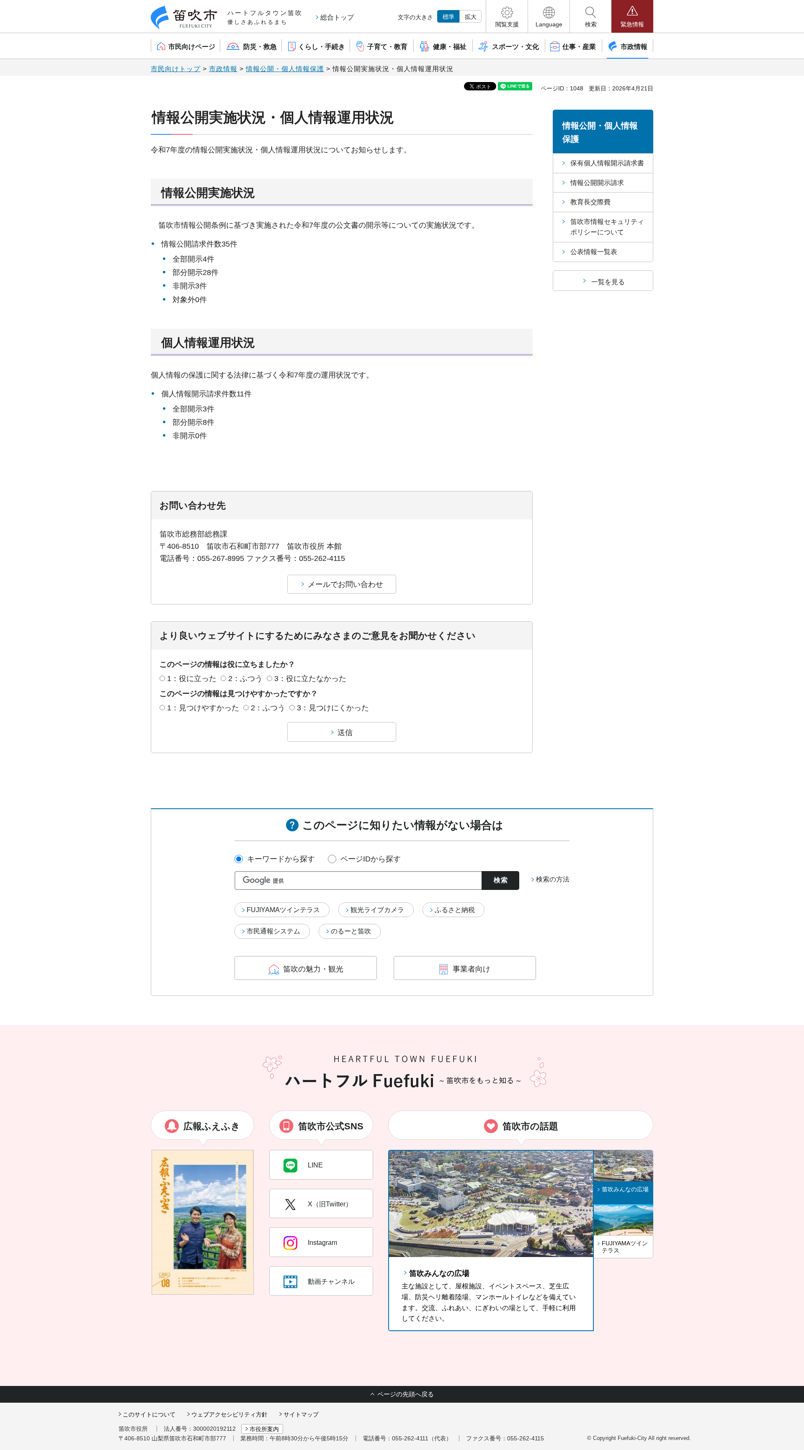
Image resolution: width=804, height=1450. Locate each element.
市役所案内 (264, 1429)
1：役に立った (191, 678)
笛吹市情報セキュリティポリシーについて (607, 227)
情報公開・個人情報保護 (285, 68)
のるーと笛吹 (351, 931)
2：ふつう (245, 678)
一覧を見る (608, 281)
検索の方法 (553, 879)
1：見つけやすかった (203, 708)
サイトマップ (301, 1414)
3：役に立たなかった (310, 678)
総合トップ (337, 17)
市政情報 (223, 68)
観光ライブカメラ (377, 909)
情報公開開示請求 (597, 182)
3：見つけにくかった (333, 708)
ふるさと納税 (455, 909)
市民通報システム (273, 931)
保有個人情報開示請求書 (607, 163)
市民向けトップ (176, 68)
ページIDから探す (370, 859)
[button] (507, 16)
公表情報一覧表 (593, 251)
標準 (448, 16)
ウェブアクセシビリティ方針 (229, 1414)
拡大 (471, 16)
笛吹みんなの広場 (439, 1273)
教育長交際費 (590, 202)
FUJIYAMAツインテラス (283, 909)
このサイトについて (149, 1414)
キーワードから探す (281, 859)
